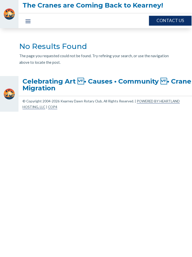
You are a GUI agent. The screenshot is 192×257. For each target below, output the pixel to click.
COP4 (52, 107)
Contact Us (170, 20)
